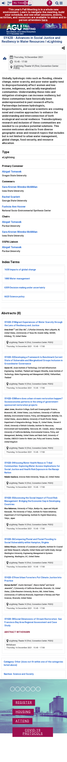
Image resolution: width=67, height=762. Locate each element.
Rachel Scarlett (11, 196)
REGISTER (24, 702)
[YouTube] (38, 689)
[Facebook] (12, 689)
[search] (57, 2)
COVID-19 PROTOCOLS (33, 732)
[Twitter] (33, 689)
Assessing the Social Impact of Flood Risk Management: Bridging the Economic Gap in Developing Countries (32, 501)
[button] (61, 3)
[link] (57, 3)
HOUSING (23, 712)
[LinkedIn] (22, 689)
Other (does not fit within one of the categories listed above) (33, 663)
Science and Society (19, 674)
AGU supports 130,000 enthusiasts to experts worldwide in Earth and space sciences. (32, 746)
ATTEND (22, 721)
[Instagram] (17, 689)
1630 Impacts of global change (20, 269)
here (44, 20)
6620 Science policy (14, 296)
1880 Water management (17, 278)
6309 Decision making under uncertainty (24, 287)
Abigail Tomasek (12, 171)
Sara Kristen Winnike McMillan (19, 186)
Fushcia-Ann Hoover (14, 206)
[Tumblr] (28, 689)
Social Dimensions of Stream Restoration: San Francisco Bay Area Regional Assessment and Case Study (33, 622)
